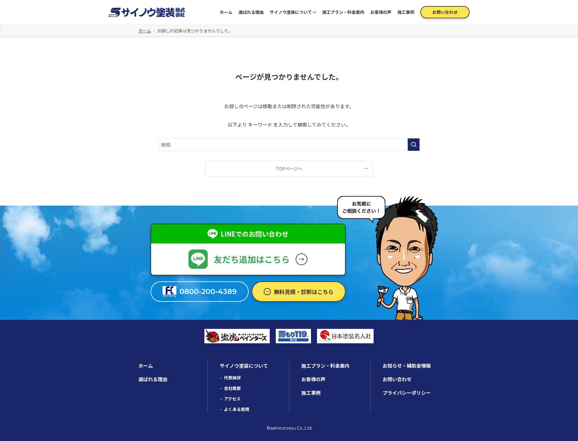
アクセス (232, 399)
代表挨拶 (232, 378)
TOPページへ (289, 168)
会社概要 (232, 388)
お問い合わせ (445, 12)
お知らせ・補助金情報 (407, 365)
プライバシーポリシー (407, 392)
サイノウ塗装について (291, 12)
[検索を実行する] (414, 144)
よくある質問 (236, 409)
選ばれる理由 (251, 12)
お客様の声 (380, 12)
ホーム (226, 12)
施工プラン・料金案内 (343, 12)
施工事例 (405, 12)
